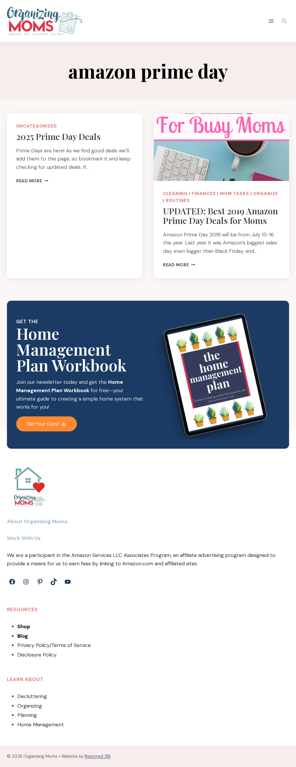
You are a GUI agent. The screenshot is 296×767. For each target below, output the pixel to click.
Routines (178, 200)
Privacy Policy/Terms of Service (54, 645)
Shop (23, 626)
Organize (265, 194)
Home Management (40, 724)
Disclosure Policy (37, 654)
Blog (22, 636)
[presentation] (221, 147)
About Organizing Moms (37, 521)
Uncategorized (36, 126)
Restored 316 (98, 756)
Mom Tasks (234, 194)
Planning (27, 715)
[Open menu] (271, 20)
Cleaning (175, 194)
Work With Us (24, 538)
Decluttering (32, 696)
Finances (204, 194)
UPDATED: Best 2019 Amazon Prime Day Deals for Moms (220, 215)
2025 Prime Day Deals (58, 136)
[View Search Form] (284, 21)
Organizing (29, 705)
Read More (32, 181)
